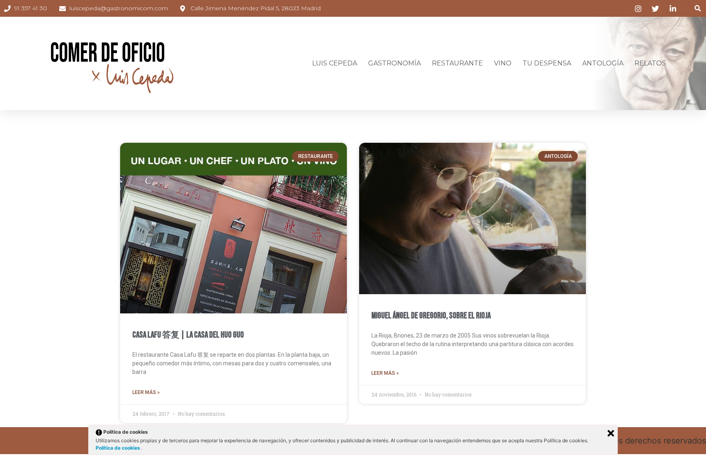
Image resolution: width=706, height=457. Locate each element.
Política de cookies (118, 448)
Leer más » (146, 392)
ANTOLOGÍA (602, 63)
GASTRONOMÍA (394, 63)
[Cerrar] (611, 433)
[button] (697, 8)
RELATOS (650, 63)
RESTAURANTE (457, 63)
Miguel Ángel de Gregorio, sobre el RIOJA (431, 316)
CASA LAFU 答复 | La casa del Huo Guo (188, 335)
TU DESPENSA (547, 63)
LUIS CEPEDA (334, 63)
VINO (503, 63)
